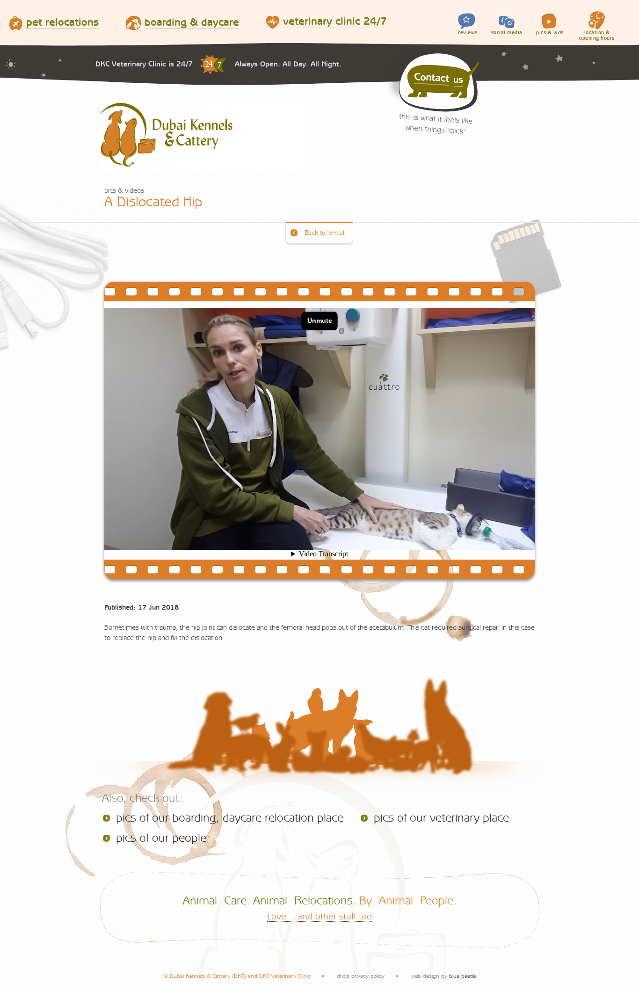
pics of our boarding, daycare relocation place (229, 818)
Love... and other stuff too (319, 916)
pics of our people (161, 838)
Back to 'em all (325, 233)
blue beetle (462, 976)
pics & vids (550, 32)
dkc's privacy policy (361, 976)
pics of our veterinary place (441, 818)
